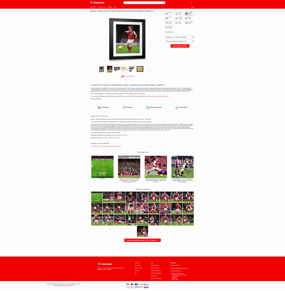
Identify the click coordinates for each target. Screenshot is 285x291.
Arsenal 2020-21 (96, 146)
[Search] (163, 3)
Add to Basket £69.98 (180, 46)
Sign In (193, 7)
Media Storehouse (68, 285)
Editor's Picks (101, 7)
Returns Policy (155, 268)
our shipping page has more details (136, 93)
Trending (110, 7)
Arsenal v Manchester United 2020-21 (111, 146)
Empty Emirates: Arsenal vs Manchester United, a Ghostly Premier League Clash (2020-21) (156, 180)
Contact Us (173, 263)
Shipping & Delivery (156, 270)
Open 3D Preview (129, 76)
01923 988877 (176, 265)
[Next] (154, 38)
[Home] (99, 4)
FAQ (152, 263)
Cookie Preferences (156, 278)
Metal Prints (154, 276)
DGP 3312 (102, 179)
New (115, 7)
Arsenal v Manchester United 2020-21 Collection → (142, 240)
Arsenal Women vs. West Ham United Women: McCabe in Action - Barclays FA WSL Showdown (182, 180)
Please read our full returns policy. (160, 96)
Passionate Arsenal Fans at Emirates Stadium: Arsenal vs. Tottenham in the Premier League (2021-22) (129, 180)
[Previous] (100, 38)
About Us (137, 263)
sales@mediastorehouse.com (180, 268)
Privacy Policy (154, 265)
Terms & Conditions (156, 273)
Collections (93, 7)
